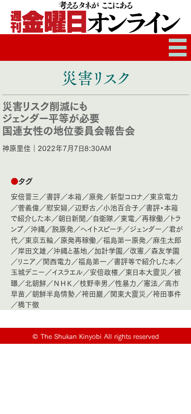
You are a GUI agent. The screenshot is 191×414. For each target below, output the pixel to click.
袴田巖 (92, 293)
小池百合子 (121, 207)
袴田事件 (167, 293)
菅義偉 (28, 207)
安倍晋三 (25, 196)
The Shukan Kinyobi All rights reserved (99, 335)
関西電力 (57, 261)
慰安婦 (57, 207)
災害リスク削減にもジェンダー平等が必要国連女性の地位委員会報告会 (68, 117)
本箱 (75, 196)
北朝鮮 (35, 282)
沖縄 (38, 228)
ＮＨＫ (62, 282)
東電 (127, 217)
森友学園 (165, 250)
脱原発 (62, 228)
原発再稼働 (78, 239)
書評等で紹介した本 (144, 261)
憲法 (150, 282)
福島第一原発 (124, 239)
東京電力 (164, 196)
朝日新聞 (72, 217)
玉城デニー (28, 271)
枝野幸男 (94, 282)
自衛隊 (103, 217)
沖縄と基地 (70, 250)
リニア (27, 261)
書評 (53, 196)
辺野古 (85, 207)
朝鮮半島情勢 (53, 293)
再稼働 (152, 217)
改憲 (137, 250)
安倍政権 (104, 271)
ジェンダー (146, 228)
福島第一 (92, 261)
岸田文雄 (32, 250)
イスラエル (67, 271)
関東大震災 (128, 293)
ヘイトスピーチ (101, 228)
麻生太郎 (167, 239)
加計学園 (108, 250)
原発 (96, 196)
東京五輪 (39, 239)
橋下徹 (28, 304)
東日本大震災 (146, 271)
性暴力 (125, 282)
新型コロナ (126, 196)
